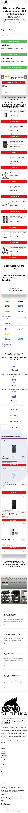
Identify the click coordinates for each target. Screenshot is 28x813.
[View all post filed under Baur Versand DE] (7, 334)
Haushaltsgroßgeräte (7, 510)
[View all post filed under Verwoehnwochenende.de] (20, 334)
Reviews (3, 771)
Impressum (3, 753)
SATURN (12, 132)
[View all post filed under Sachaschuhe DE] (20, 317)
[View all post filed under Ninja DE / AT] (7, 329)
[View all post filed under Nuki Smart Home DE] (7, 317)
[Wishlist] (26, 2)
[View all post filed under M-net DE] (7, 339)
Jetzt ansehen (14, 121)
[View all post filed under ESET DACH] (20, 339)
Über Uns (3, 751)
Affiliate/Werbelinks (5, 804)
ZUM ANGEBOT (14, 492)
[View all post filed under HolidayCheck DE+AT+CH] (7, 345)
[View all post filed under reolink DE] (7, 301)
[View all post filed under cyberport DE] (20, 306)
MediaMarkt (12, 117)
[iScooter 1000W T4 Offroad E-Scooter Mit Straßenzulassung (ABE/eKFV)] (5, 250)
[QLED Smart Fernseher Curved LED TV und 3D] (14, 680)
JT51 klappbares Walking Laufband (17, 172)
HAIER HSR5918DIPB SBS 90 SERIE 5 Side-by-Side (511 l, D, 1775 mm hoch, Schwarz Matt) (10, 513)
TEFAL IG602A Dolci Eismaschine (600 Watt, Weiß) (10, 540)
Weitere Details (14, 152)
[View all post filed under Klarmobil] (7, 311)
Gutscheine (5, 85)
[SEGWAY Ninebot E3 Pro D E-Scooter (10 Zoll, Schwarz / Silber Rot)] (5, 235)
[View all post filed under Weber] (7, 306)
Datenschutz (4, 755)
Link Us (2, 773)
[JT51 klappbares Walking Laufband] (5, 175)
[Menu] (1, 2)
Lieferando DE (5, 86)
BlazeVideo (12, 148)
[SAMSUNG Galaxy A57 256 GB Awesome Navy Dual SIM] (5, 160)
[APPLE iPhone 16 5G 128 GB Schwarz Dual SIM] (5, 129)
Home (2, 775)
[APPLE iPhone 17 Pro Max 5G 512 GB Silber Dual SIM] (5, 114)
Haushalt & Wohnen (6, 537)
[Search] (22, 2)
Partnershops (4, 761)
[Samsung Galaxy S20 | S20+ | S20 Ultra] (14, 658)
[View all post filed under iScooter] (20, 301)
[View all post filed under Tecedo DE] (7, 323)
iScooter (11, 176)
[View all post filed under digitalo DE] (20, 329)
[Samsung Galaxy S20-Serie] (14, 638)
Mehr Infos (3, 803)
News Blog (3, 769)
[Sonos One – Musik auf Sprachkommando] (14, 618)
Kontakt (3, 757)
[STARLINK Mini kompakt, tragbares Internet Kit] (5, 204)
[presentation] (2, 77)
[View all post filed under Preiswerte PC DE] (20, 323)
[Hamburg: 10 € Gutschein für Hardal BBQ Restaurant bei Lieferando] (6, 76)
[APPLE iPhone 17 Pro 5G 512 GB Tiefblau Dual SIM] (5, 189)
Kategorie (3, 767)
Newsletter (3, 759)
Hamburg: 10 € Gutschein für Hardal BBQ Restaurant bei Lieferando (18, 77)
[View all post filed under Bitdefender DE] (20, 311)
